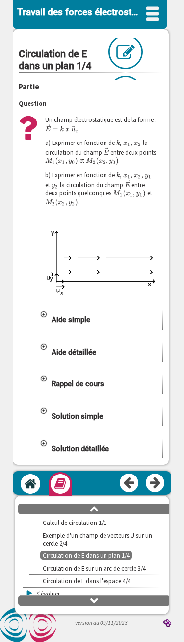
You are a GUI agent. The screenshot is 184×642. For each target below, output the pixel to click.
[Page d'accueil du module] (30, 484)
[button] (100, 320)
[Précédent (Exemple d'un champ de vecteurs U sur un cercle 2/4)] (129, 483)
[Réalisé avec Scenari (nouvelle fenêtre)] (167, 624)
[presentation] (62, 128)
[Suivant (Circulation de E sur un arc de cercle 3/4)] (155, 483)
